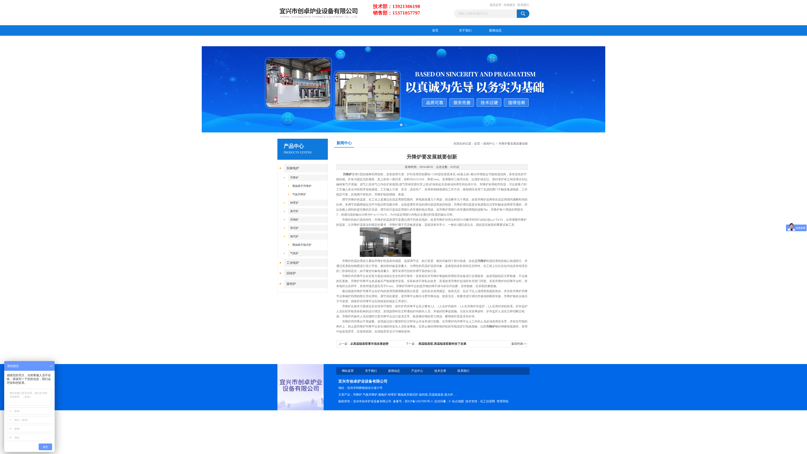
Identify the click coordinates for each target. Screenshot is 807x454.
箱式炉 (294, 236)
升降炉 (294, 177)
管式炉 (294, 228)
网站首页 (348, 370)
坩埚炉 (294, 219)
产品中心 (292, 41)
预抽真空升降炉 (301, 185)
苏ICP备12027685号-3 (419, 401)
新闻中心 (489, 143)
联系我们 (523, 5)
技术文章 (322, 41)
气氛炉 (294, 253)
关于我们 (465, 30)
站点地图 (458, 401)
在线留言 (509, 5)
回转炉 (291, 273)
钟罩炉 (294, 202)
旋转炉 (291, 283)
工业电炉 (292, 262)
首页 (435, 30)
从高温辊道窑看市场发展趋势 (369, 343)
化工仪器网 (487, 401)
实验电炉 (292, 168)
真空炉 (294, 211)
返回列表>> (518, 343)
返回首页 (495, 5)
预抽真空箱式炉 (301, 244)
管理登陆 (502, 401)
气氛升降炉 (299, 194)
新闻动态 (495, 30)
